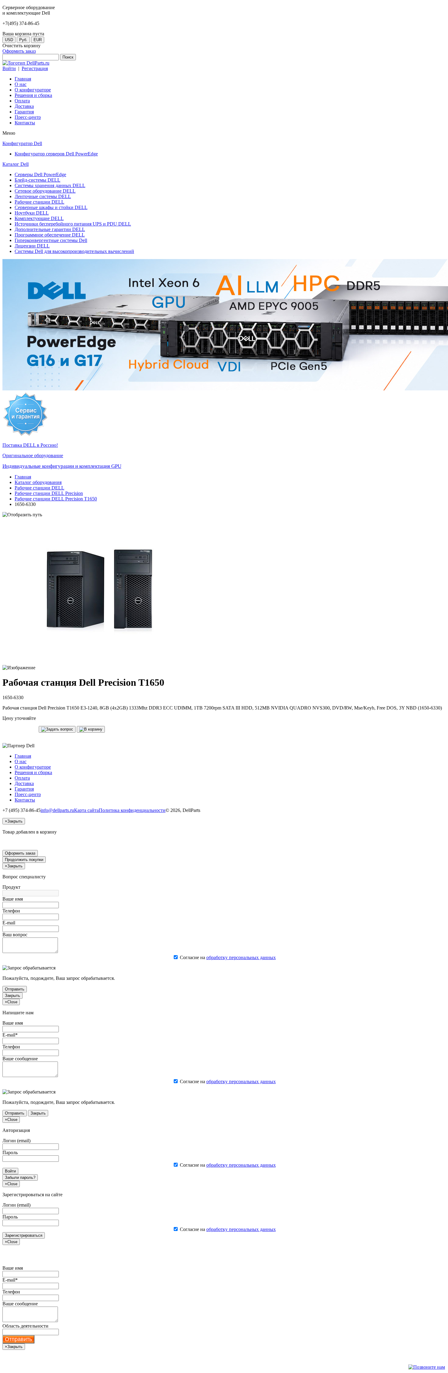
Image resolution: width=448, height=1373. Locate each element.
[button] (57, 729)
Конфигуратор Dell (22, 143)
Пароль (10, 1152)
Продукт (11, 887)
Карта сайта (86, 810)
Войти (9, 68)
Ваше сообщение (20, 1058)
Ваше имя (12, 899)
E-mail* (10, 1034)
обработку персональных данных (241, 957)
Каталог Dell (15, 164)
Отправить (14, 989)
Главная (23, 476)
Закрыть (12, 995)
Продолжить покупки (24, 859)
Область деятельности (25, 1326)
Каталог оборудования (38, 482)
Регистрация (35, 68)
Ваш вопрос (14, 934)
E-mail (8, 922)
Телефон (11, 910)
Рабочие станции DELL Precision (49, 493)
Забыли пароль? (20, 1177)
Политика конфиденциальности (132, 810)
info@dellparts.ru (57, 810)
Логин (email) (16, 1140)
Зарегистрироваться (23, 1235)
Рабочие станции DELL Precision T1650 (56, 498)
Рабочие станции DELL (39, 487)
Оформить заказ (19, 51)
